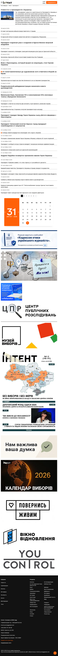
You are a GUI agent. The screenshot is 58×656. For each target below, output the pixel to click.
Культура (32, 597)
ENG (44, 3)
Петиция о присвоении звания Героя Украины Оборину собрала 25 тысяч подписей (27, 138)
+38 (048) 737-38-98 (6, 627)
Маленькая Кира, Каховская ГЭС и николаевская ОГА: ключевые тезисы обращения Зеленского (27, 96)
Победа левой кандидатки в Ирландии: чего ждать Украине (21, 132)
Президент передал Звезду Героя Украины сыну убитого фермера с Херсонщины (28, 116)
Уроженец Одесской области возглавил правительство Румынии (22, 57)
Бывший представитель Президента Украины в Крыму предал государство (25, 168)
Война (31, 589)
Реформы (47, 604)
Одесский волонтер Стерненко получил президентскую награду (21, 109)
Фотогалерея (34, 606)
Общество (33, 602)
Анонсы (3, 588)
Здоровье (32, 593)
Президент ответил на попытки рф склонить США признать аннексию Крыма (26, 103)
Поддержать (51, 2)
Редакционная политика (8, 635)
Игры (31, 611)
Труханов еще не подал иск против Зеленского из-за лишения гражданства (25, 80)
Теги (10, 5)
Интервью (4, 591)
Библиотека (47, 584)
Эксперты (4, 595)
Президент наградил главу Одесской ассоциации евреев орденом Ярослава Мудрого (29, 174)
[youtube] (7, 645)
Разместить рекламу (7, 640)
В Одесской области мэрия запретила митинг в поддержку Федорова (23, 37)
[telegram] (9, 645)
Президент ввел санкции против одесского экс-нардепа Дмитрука (22, 192)
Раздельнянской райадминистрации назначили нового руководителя (23, 87)
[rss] (11, 645)
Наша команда (5, 632)
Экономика (47, 609)
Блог (31, 587)
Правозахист (33, 604)
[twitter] (3, 645)
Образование (47, 611)
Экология (32, 609)
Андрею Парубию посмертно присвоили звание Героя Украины (26, 155)
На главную (4, 5)
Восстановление (49, 589)
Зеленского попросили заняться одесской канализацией (19, 150)
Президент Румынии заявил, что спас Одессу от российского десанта (23, 162)
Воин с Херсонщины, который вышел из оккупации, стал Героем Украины (27, 64)
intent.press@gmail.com (7, 625)
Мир (45, 599)
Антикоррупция (48, 582)
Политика (47, 613)
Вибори (46, 587)
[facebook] (1, 645)
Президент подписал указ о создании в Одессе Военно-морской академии (27, 43)
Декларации (4, 601)
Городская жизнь (35, 591)
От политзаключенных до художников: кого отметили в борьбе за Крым (29, 72)
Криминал (47, 595)
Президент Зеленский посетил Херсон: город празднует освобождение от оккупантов (23, 125)
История (32, 595)
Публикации (4, 585)
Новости (3, 582)
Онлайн (32, 613)
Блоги (2, 598)
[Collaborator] (29, 292)
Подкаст (46, 602)
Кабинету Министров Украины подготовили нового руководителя (22, 179)
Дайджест (47, 591)
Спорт (31, 615)
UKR (44, 1)
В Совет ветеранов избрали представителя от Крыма (18, 31)
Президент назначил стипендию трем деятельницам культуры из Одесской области (28, 51)
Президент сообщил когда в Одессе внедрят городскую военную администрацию (27, 144)
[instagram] (5, 645)
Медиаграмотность (49, 597)
